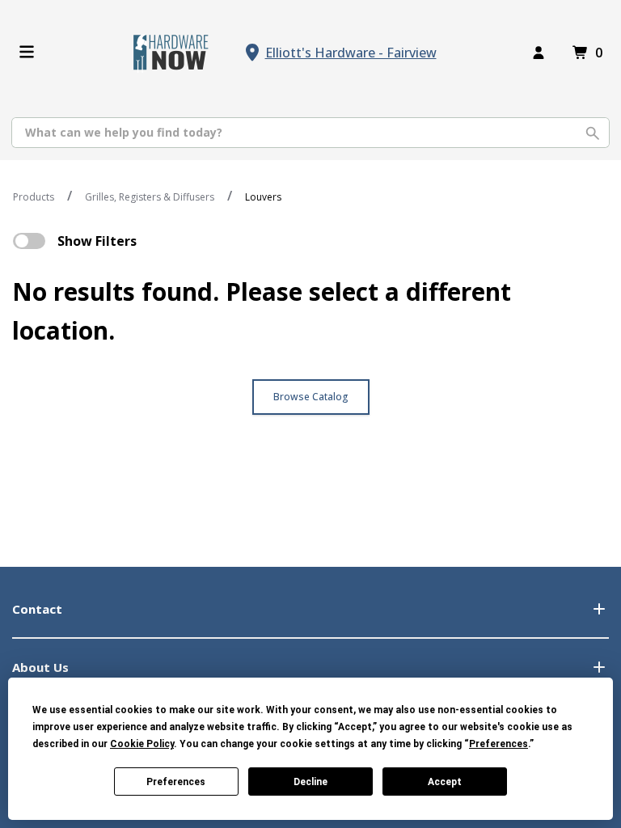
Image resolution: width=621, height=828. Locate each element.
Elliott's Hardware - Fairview (351, 52)
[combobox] (310, 132)
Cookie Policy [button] (142, 744)
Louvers (263, 197)
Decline (310, 782)
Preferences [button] (498, 744)
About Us (40, 667)
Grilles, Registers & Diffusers (149, 197)
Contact (37, 609)
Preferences (175, 782)
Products (33, 197)
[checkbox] (29, 241)
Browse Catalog (311, 396)
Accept (445, 782)
